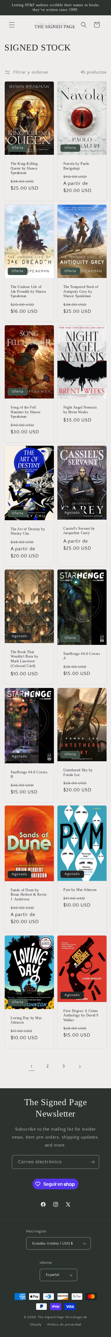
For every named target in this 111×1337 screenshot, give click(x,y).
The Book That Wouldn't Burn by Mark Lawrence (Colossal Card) (24, 659)
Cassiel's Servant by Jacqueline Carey (79, 530)
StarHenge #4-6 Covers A (81, 656)
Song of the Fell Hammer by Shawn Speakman (26, 412)
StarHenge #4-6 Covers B (29, 774)
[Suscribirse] (92, 1162)
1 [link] (32, 1066)
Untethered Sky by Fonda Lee (78, 772)
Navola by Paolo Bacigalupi (76, 166)
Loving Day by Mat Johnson (26, 1020)
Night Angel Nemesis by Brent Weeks (80, 409)
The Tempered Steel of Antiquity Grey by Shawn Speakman (81, 291)
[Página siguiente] (79, 1066)
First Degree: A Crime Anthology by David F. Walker (81, 1015)
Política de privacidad (64, 1324)
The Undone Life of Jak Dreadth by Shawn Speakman (28, 291)
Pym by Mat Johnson (80, 890)
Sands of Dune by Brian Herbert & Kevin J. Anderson (29, 894)
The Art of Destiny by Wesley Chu (28, 531)
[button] (11, 24)
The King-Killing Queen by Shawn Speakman (24, 168)
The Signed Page (51, 1317)
